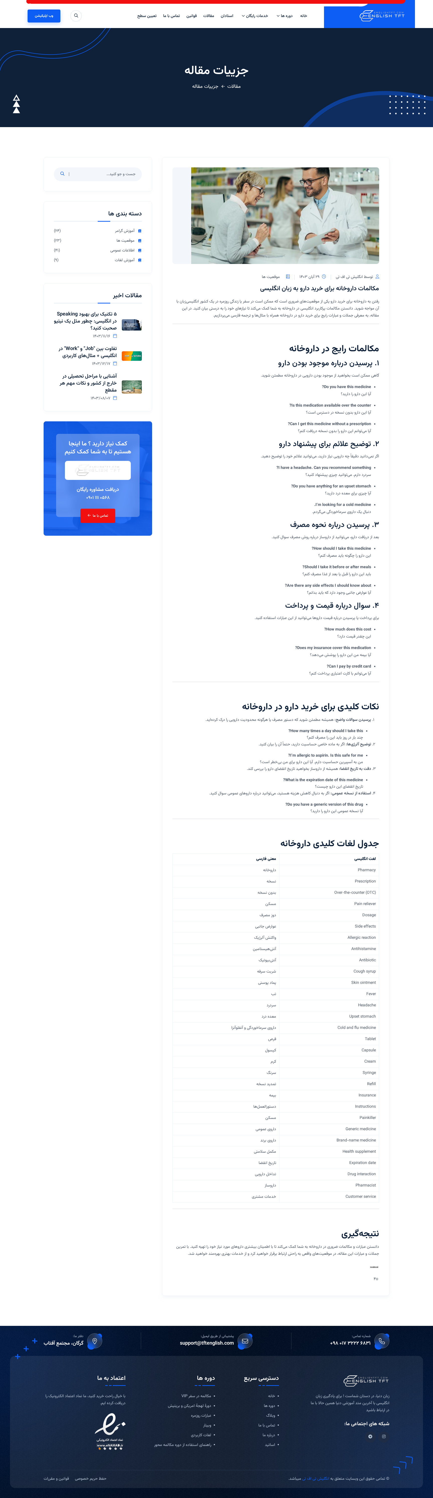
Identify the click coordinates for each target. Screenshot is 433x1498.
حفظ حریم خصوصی (90, 1479)
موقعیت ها (271, 277)
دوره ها (287, 16)
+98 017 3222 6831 (350, 1343)
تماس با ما (171, 16)
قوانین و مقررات (56, 1479)
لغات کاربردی (201, 1435)
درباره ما (269, 1435)
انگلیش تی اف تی (315, 1479)
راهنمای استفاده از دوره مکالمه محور (182, 1445)
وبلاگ (270, 1416)
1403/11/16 (102, 336)
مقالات (208, 16)
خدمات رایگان (257, 16)
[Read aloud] (376, 1267)
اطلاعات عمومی (122, 250)
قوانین (191, 16)
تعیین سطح (147, 16)
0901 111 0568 (98, 498)
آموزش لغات (125, 260)
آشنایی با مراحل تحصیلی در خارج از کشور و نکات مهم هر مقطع (88, 383)
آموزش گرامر (125, 231)
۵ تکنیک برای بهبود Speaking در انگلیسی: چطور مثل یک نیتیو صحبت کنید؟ (85, 321)
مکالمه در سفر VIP (196, 1396)
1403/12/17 (101, 364)
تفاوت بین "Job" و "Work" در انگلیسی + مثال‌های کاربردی (88, 352)
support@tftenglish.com (207, 1343)
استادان (227, 16)
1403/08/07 (101, 398)
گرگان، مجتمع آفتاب (63, 1343)
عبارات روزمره (201, 1416)
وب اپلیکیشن (44, 16)
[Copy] (372, 1267)
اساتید (270, 1445)
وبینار (207, 1425)
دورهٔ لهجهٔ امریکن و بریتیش (189, 1406)
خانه (303, 16)
